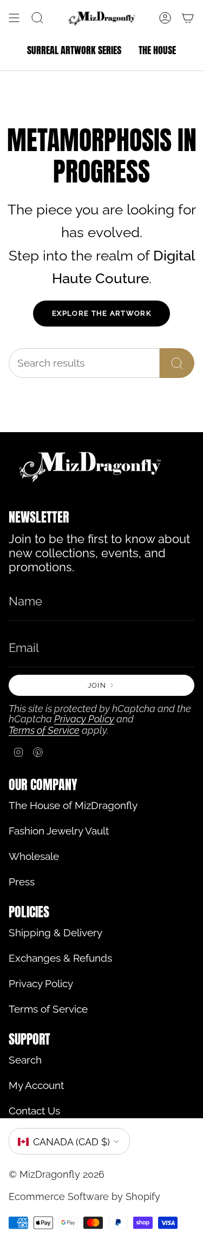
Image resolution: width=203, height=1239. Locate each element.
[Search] (177, 363)
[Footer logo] (90, 466)
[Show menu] (14, 17)
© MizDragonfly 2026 (56, 1174)
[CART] (187, 17)
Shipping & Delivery (55, 933)
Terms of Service (44, 730)
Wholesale (34, 856)
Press (22, 882)
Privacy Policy (84, 719)
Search (25, 1060)
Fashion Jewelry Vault (59, 831)
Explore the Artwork (101, 313)
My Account (36, 1085)
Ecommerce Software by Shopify (84, 1196)
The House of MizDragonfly (73, 805)
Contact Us (34, 1111)
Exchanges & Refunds (60, 958)
